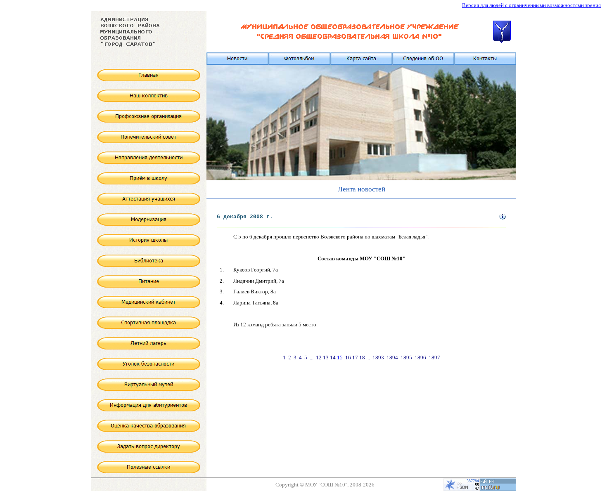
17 (355, 357)
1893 (378, 357)
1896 (420, 357)
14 (333, 357)
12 (319, 357)
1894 (392, 357)
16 (348, 357)
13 (326, 357)
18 (362, 357)
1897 (434, 357)
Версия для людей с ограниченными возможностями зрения (531, 5)
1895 (406, 357)
